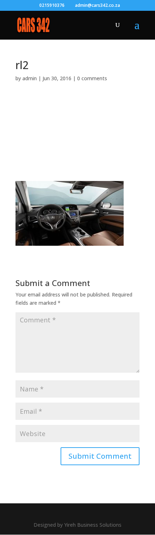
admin (29, 78)
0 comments (92, 78)
